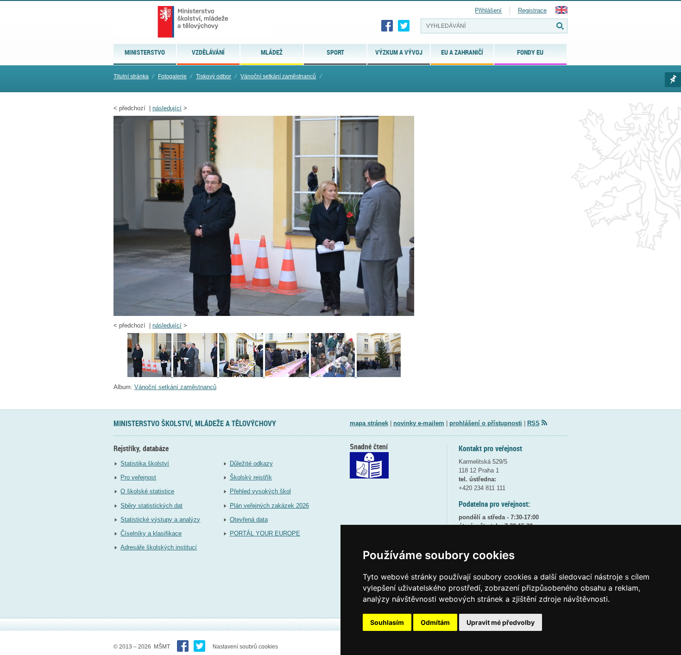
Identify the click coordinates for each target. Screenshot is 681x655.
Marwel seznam (673, 79)
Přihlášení (488, 10)
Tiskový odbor (213, 76)
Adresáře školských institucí (158, 547)
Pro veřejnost (138, 477)
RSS (533, 423)
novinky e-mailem (418, 423)
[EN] (561, 11)
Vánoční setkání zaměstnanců (278, 76)
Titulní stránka (131, 76)
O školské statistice (147, 491)
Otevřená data (249, 519)
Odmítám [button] (435, 622)
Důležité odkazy (251, 463)
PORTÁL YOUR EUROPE (265, 533)
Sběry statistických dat (151, 505)
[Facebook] (387, 26)
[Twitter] (404, 26)
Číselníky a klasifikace (151, 533)
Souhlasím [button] (387, 622)
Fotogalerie (172, 76)
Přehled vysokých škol (260, 491)
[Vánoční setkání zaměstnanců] (242, 375)
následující (167, 108)
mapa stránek (369, 423)
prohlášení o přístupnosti (485, 423)
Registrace (532, 10)
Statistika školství (144, 463)
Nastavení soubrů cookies (245, 646)
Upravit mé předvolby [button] (501, 622)
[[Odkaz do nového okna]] (369, 476)
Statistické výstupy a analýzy (160, 519)
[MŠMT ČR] (193, 22)
